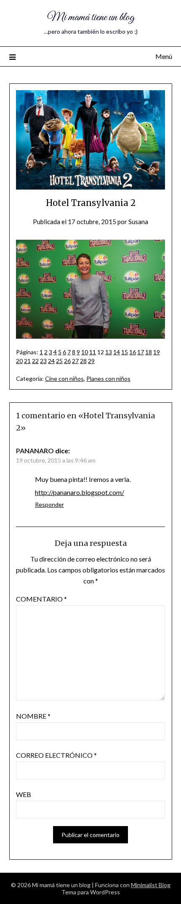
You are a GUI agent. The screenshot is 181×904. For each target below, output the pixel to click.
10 (84, 352)
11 (92, 352)
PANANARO (35, 451)
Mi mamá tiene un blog (90, 17)
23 (43, 360)
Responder (49, 504)
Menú (163, 56)
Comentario (41, 599)
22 (35, 360)
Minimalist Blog (150, 884)
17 (140, 352)
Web (23, 794)
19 (156, 352)
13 (108, 352)
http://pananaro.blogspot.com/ (79, 492)
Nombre (33, 716)
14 (116, 352)
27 (75, 360)
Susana (138, 221)
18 (148, 352)
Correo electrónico (56, 755)
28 (83, 360)
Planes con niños (108, 378)
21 (27, 360)
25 (59, 360)
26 (67, 360)
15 (124, 352)
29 (91, 360)
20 (19, 360)
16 (132, 352)
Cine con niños (64, 378)
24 (51, 360)
